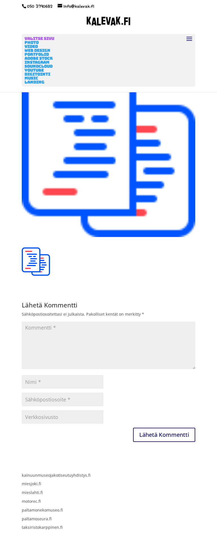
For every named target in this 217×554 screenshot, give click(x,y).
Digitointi (37, 74)
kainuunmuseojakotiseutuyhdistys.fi (56, 475)
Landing (34, 82)
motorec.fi (31, 501)
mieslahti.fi (32, 492)
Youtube (34, 70)
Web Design (37, 50)
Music (31, 78)
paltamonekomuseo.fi (42, 510)
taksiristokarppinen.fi (42, 527)
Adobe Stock (39, 58)
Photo (32, 42)
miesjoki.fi (31, 483)
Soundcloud (39, 66)
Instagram (37, 62)
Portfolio (37, 54)
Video (31, 46)
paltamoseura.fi (37, 518)
